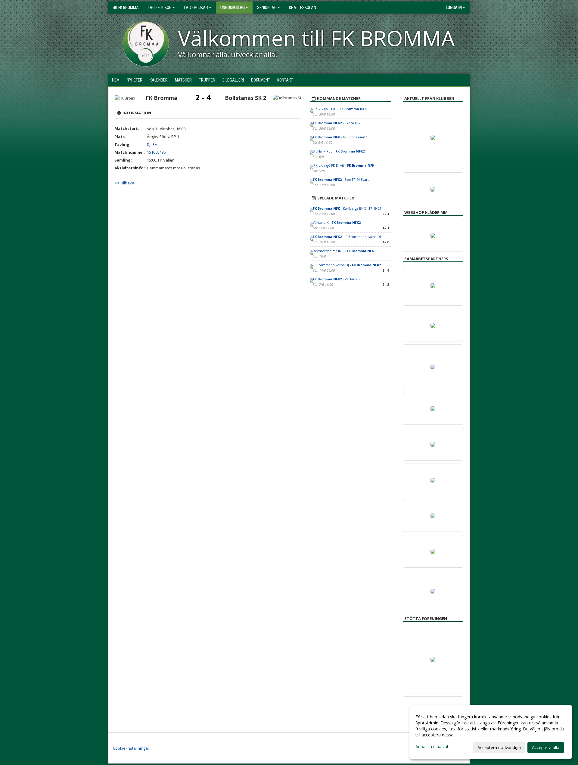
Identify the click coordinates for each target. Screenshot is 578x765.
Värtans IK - (337, 222)
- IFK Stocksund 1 (340, 137)
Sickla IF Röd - (339, 151)
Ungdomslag (232, 7)
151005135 (156, 152)
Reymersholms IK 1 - (343, 250)
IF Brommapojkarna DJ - (347, 265)
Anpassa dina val (431, 746)
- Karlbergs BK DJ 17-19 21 (347, 208)
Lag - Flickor (160, 7)
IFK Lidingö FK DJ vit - (343, 165)
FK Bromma (128, 7)
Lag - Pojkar (196, 7)
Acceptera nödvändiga (499, 747)
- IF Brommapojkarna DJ (347, 236)
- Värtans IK (337, 279)
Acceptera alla (545, 747)
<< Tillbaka (124, 183)
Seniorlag (267, 7)
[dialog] (490, 732)
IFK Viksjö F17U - (340, 108)
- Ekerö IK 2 (337, 123)
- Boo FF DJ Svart (341, 179)
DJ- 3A (152, 144)
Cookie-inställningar (131, 748)
